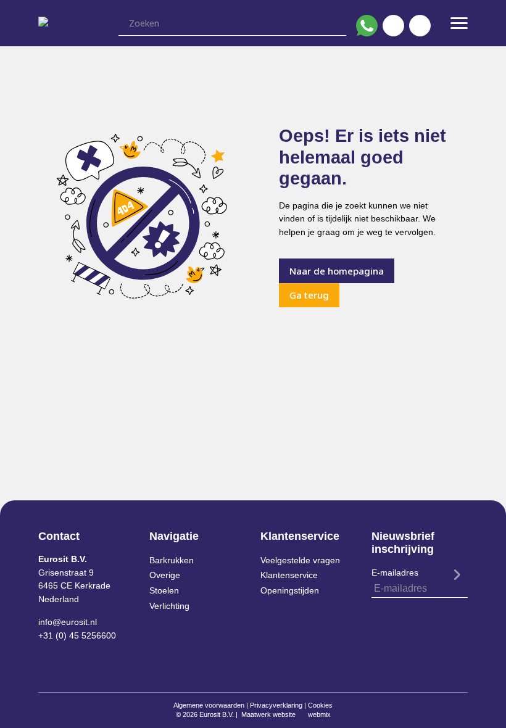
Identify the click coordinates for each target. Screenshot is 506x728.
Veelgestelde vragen (300, 560)
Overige (164, 575)
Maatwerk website (268, 714)
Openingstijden (289, 590)
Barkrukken (171, 560)
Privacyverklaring (276, 705)
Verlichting (169, 606)
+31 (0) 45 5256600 (77, 635)
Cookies (320, 705)
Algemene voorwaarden (208, 705)
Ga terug (309, 295)
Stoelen (164, 590)
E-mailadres (394, 572)
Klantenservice (289, 575)
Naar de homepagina (336, 271)
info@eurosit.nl (67, 622)
